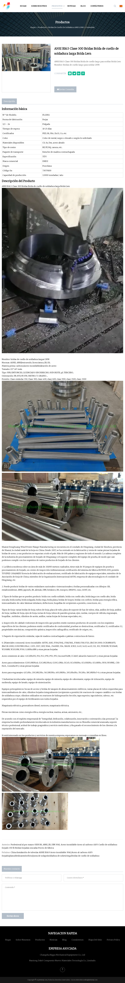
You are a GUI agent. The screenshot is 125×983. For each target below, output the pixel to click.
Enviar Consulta (66, 89)
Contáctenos (96, 6)
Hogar (23, 6)
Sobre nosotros (39, 6)
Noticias (71, 6)
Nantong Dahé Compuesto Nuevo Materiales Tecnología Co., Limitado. (62, 960)
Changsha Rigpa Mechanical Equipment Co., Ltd (62, 955)
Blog (83, 6)
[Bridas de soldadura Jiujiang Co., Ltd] (6, 6)
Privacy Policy (113, 940)
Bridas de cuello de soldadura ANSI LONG (66, 27)
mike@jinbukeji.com (91, 980)
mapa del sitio (95, 940)
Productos (57, 6)
